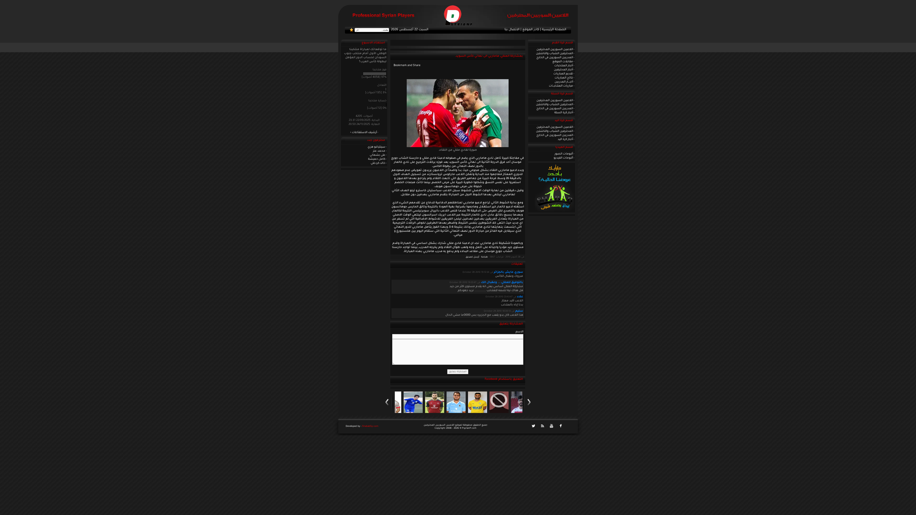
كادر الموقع (530, 29)
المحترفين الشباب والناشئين (554, 53)
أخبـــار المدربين (564, 82)
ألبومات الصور (564, 154)
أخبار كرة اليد (565, 139)
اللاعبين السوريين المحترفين (554, 49)
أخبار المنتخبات (563, 65)
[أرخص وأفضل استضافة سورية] (554, 211)
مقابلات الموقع (562, 61)
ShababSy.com (370, 426)
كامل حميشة (376, 159)
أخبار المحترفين (563, 70)
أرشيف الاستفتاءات (364, 132)
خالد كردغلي (378, 163)
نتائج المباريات (564, 78)
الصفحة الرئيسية (554, 29)
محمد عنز (379, 151)
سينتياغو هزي (376, 147)
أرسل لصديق (472, 257)
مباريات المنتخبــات (561, 86)
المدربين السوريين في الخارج (554, 57)
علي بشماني (377, 155)
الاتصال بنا (512, 29)
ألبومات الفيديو (563, 158)
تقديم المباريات (563, 74)
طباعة (484, 257)
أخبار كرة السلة (563, 112)
